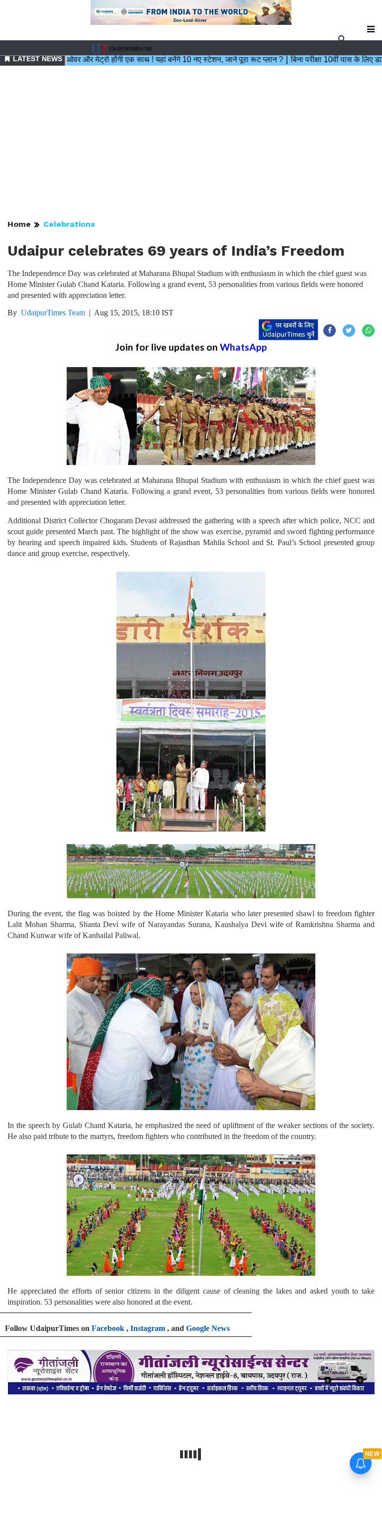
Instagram (147, 1328)
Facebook (108, 1328)
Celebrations (69, 224)
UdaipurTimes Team (53, 312)
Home (19, 224)
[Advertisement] (191, 143)
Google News (208, 1328)
